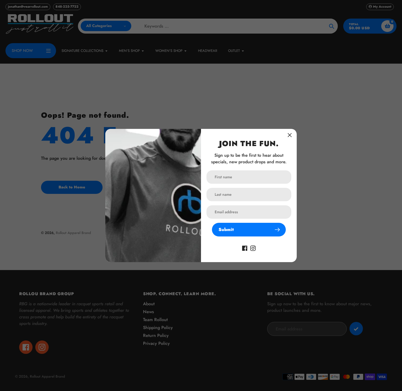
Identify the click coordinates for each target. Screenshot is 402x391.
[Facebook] (244, 248)
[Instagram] (253, 248)
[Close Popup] (289, 135)
